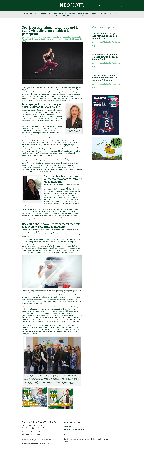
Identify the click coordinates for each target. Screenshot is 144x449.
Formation (75, 16)
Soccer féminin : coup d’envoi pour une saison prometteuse (104, 36)
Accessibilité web (44, 443)
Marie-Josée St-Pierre (38, 88)
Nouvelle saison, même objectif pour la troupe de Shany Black (105, 57)
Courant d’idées (83, 13)
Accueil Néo (56, 37)
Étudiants (107, 42)
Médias (93, 13)
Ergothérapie (75, 37)
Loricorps (26, 232)
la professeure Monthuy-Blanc (38, 149)
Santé (26, 13)
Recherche (36, 39)
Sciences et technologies (47, 13)
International (86, 16)
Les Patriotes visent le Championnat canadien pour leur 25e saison (104, 77)
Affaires (33, 13)
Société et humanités (67, 13)
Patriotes (115, 42)
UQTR (100, 13)
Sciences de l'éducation (55, 39)
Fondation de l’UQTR (61, 16)
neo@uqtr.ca (68, 427)
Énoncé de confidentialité (30, 443)
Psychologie (27, 39)
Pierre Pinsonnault (32, 37)
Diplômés (116, 13)
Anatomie (66, 37)
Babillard (107, 13)
